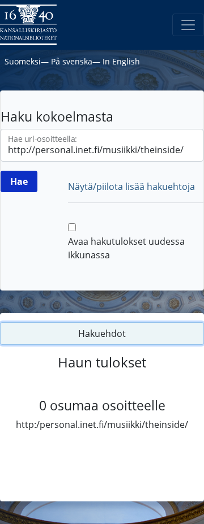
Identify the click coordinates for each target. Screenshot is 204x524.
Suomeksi (23, 61)
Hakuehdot (102, 333)
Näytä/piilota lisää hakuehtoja (131, 186)
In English (121, 61)
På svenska (71, 61)
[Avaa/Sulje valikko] (188, 25)
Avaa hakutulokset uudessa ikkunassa (126, 248)
